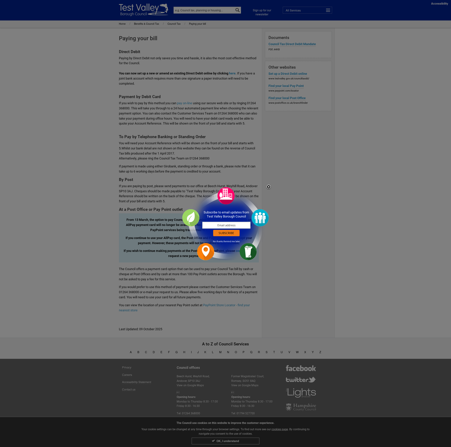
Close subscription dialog (268, 187)
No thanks (218, 241)
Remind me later (232, 241)
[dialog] (225, 223)
